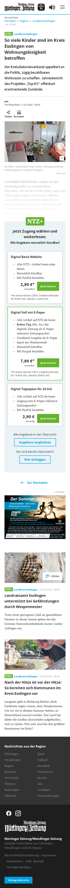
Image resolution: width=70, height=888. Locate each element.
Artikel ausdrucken (19, 112)
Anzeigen (43, 790)
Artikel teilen (8, 112)
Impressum (48, 855)
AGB (28, 861)
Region (24, 21)
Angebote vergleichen (35, 442)
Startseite (10, 21)
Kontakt (39, 861)
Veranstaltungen (48, 796)
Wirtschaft (11, 778)
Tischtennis (45, 772)
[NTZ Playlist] (52, 7)
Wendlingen (12, 760)
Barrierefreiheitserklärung (21, 855)
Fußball (42, 760)
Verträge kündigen (19, 867)
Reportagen (12, 790)
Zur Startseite (37, 483)
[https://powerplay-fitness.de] (35, 517)
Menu (63, 7)
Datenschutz (15, 861)
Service (42, 778)
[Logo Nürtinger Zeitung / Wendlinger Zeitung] (19, 7)
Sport (41, 754)
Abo (40, 784)
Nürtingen (11, 754)
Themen (9, 784)
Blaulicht (10, 772)
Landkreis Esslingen (43, 21)
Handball (43, 766)
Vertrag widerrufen (18, 880)
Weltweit (10, 796)
